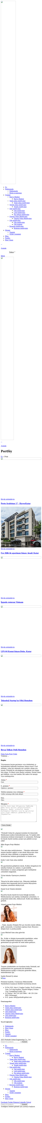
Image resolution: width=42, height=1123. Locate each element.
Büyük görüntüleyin (8, 499)
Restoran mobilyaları (16, 226)
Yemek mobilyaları (20, 207)
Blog (7, 1030)
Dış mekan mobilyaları (21, 214)
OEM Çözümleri (15, 234)
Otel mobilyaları (14, 209)
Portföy (7, 1032)
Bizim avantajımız (15, 193)
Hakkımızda (13, 191)
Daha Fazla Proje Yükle (9, 754)
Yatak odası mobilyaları (17, 201)
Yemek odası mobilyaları (17, 205)
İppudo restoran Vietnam (12, 602)
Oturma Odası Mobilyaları (18, 216)
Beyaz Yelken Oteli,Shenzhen (13, 750)
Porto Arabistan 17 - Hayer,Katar (16, 503)
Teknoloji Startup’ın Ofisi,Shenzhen (17, 700)
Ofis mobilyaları (14, 220)
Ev (2, 456)
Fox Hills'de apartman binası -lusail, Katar (20, 553)
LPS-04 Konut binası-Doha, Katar (16, 651)
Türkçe (11, 252)
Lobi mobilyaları (19, 213)
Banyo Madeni (14, 197)
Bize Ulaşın (9, 1028)
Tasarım (12, 232)
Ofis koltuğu (18, 224)
